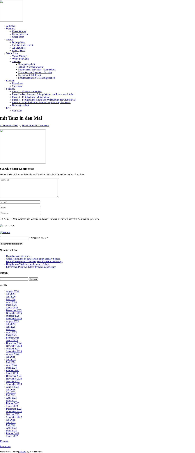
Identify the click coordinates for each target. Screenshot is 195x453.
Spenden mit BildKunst (29, 75)
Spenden (16, 61)
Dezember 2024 (13, 343)
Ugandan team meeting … (18, 256)
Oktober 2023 (13, 381)
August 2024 (12, 354)
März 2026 (11, 305)
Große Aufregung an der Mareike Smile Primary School (33, 258)
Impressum (5, 446)
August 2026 (12, 291)
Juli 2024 (10, 357)
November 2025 (14, 313)
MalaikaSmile (28, 125)
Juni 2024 (11, 359)
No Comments (42, 125)
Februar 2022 (12, 433)
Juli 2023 (10, 389)
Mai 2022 (10, 425)
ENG (8, 108)
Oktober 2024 (13, 348)
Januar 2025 (12, 340)
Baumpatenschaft (26, 64)
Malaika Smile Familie (23, 45)
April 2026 (11, 302)
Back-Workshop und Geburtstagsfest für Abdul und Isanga (34, 261)
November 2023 (14, 378)
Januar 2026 (12, 307)
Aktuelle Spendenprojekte (30, 67)
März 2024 (11, 367)
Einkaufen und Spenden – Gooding (35, 72)
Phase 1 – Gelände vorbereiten (27, 91)
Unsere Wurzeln (20, 34)
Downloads (17, 83)
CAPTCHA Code (37, 238)
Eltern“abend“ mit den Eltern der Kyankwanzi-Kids (31, 267)
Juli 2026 (10, 294)
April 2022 (11, 428)
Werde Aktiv (12, 53)
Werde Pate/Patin (20, 58)
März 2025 (11, 335)
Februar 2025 (12, 337)
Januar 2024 (12, 373)
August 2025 (12, 321)
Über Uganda (18, 50)
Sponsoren (17, 86)
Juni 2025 (11, 326)
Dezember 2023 (13, 376)
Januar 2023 (12, 406)
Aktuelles (10, 26)
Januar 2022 (12, 436)
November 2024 (14, 346)
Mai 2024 (10, 362)
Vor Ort (9, 39)
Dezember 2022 (13, 408)
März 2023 (11, 400)
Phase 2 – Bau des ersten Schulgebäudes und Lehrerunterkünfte (42, 94)
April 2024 (11, 365)
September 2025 (14, 318)
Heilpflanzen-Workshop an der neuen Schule (27, 264)
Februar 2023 (12, 403)
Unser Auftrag (19, 31)
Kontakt (10, 80)
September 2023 (14, 384)
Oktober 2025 (13, 316)
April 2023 (11, 398)
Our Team (17, 110)
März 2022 (11, 430)
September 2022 (14, 417)
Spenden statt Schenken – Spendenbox (37, 69)
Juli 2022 (10, 419)
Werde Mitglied (19, 56)
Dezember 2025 (13, 310)
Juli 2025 (10, 324)
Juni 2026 (11, 296)
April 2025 (11, 332)
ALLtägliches (18, 47)
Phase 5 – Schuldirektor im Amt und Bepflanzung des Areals (41, 102)
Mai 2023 (10, 395)
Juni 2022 (11, 422)
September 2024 (14, 351)
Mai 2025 (10, 329)
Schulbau (10, 88)
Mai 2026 (10, 299)
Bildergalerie (18, 42)
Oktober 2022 (13, 414)
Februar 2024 (12, 370)
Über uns (10, 28)
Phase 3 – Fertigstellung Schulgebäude (30, 97)
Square (22, 451)
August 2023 (12, 387)
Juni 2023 (11, 392)
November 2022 (14, 411)
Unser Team (18, 37)
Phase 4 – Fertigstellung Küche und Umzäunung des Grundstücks (44, 99)
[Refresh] (5, 232)
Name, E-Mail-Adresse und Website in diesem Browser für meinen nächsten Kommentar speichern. (51, 219)
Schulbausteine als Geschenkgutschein (36, 78)
